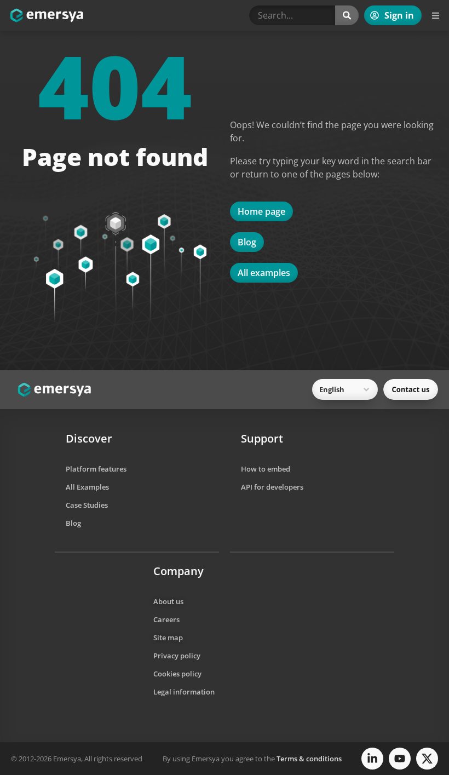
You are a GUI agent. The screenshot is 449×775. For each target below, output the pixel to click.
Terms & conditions (309, 758)
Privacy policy (176, 656)
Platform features (96, 469)
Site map (168, 637)
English (331, 389)
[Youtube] (400, 759)
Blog (73, 523)
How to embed (265, 469)
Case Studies (87, 505)
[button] (435, 15)
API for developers (272, 487)
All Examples (87, 487)
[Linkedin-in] (372, 759)
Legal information (184, 692)
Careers (166, 619)
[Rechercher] (347, 15)
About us (168, 601)
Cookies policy (177, 674)
